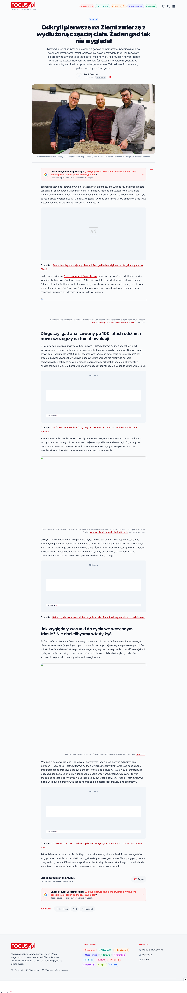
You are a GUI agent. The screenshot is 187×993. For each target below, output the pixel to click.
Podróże (89, 960)
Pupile (103, 965)
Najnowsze (88, 6)
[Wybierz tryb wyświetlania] (163, 6)
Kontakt (146, 959)
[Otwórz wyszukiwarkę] (168, 6)
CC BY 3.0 (140, 754)
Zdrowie (151, 6)
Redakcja (147, 954)
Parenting (120, 955)
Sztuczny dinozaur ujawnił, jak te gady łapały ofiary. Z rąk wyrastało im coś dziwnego (98, 617)
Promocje (114, 960)
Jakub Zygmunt (91, 74)
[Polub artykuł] (110, 77)
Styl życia (89, 965)
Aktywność (103, 6)
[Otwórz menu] (173, 6)
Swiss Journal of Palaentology (80, 276)
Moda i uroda (136, 6)
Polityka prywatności (152, 949)
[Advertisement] (93, 395)
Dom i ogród (119, 6)
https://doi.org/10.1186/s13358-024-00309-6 (113, 322)
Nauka (114, 965)
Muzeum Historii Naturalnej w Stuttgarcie (109, 532)
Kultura (101, 960)
